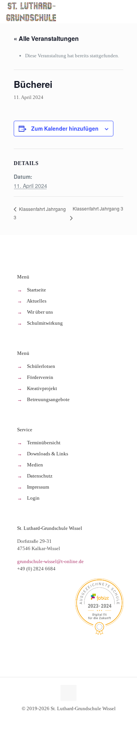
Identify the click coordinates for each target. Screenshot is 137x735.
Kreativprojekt (42, 388)
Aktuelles (36, 301)
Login (33, 498)
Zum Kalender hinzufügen (65, 128)
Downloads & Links (47, 454)
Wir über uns (40, 312)
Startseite (36, 290)
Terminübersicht (44, 442)
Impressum (38, 487)
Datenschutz (40, 476)
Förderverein (40, 377)
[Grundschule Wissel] (32, 11)
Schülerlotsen (41, 366)
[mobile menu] (126, 11)
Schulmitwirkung (45, 323)
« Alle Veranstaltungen (46, 38)
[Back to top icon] (68, 693)
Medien (35, 465)
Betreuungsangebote (48, 399)
